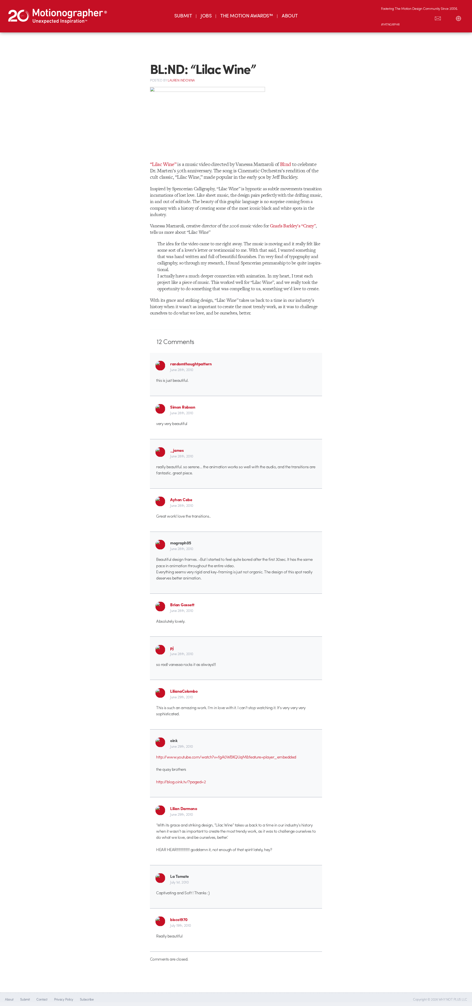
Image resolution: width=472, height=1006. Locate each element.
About (9, 999)
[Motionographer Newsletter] (437, 17)
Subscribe (86, 999)
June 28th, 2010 (181, 369)
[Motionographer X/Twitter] (427, 17)
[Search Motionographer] (448, 17)
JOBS (206, 15)
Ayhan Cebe (181, 499)
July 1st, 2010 (179, 882)
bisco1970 (178, 919)
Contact (41, 999)
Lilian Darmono (183, 808)
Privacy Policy (63, 999)
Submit (25, 999)
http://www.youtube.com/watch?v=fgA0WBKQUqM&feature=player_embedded (226, 757)
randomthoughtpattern (191, 364)
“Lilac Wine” (163, 164)
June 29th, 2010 (181, 697)
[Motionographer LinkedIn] (396, 17)
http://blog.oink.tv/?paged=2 (181, 782)
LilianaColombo (183, 691)
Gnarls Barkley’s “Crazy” (293, 225)
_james (177, 450)
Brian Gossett (182, 604)
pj (172, 648)
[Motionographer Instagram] (386, 17)
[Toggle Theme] (458, 17)
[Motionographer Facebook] (417, 17)
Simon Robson (182, 407)
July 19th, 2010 (180, 925)
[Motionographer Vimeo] (406, 17)
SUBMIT (183, 15)
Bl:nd (285, 164)
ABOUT (289, 15)
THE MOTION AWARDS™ (246, 15)
